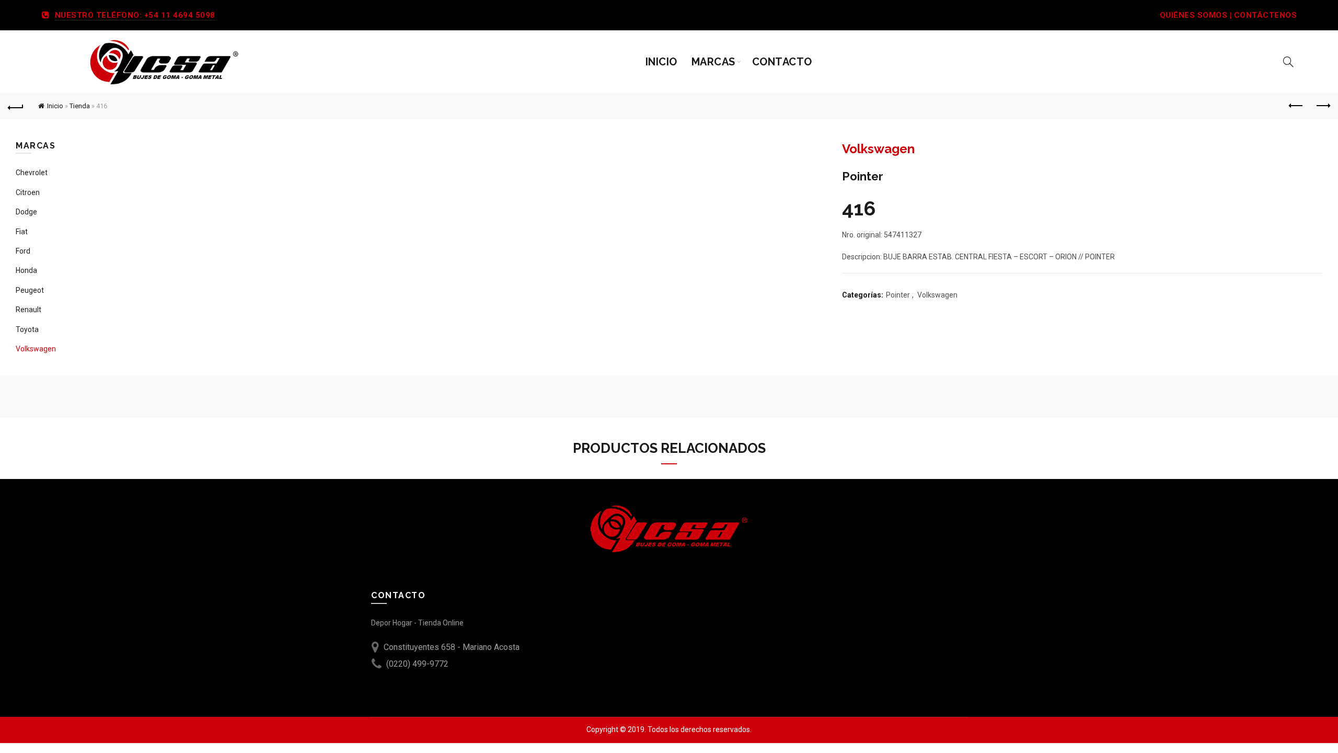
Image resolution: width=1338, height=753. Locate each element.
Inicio (661, 61)
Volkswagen (937, 295)
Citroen (28, 192)
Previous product (1296, 106)
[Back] (16, 106)
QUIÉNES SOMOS (1194, 15)
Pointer (898, 295)
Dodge (26, 212)
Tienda (80, 106)
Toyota (27, 329)
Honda (26, 270)
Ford (23, 251)
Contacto (782, 61)
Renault (28, 309)
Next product (1322, 106)
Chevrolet (32, 172)
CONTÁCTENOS (1265, 15)
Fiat (22, 231)
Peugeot (30, 290)
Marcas (713, 61)
